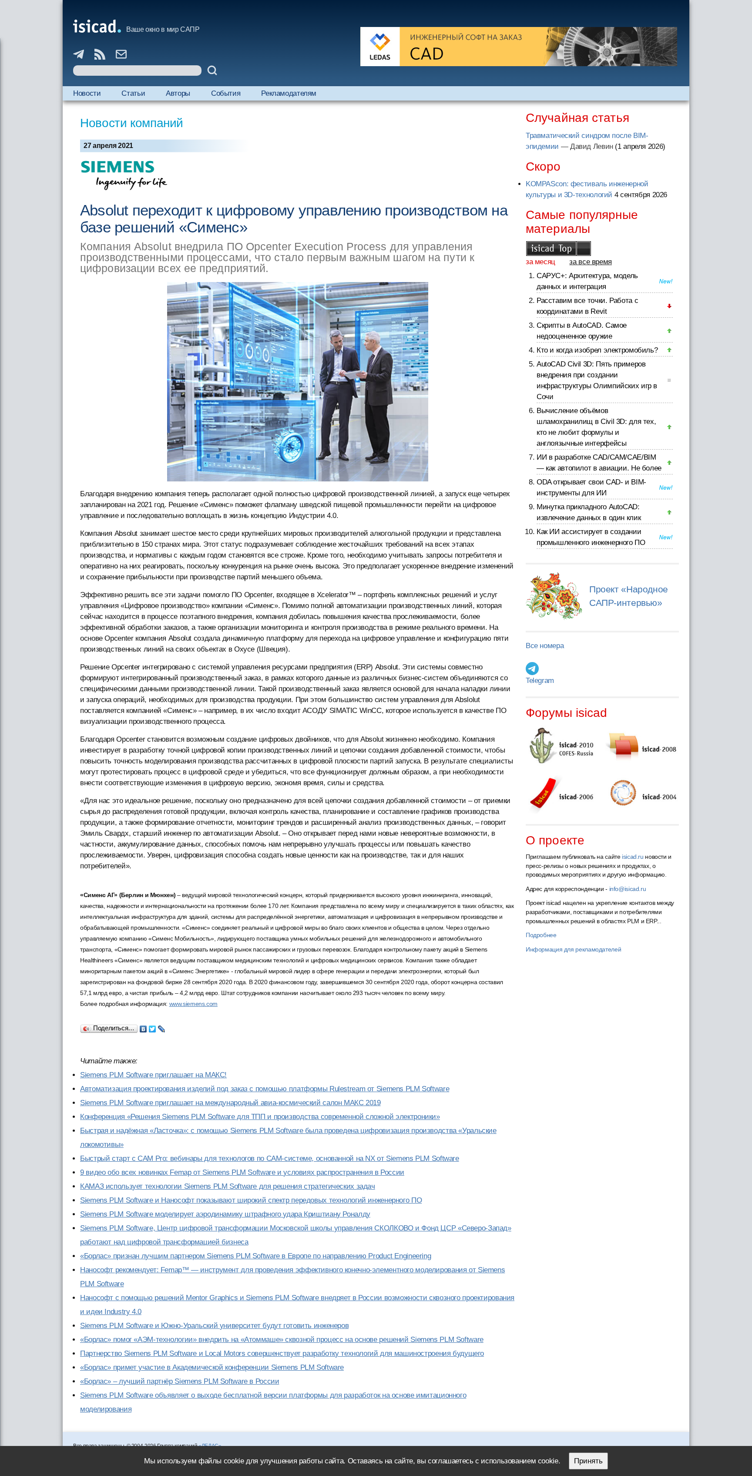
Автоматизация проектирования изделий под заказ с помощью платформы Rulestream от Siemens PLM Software (264, 1089)
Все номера (545, 646)
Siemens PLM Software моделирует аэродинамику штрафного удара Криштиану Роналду (225, 1214)
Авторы (178, 93)
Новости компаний (131, 123)
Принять (588, 1461)
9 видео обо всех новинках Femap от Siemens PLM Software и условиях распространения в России (242, 1172)
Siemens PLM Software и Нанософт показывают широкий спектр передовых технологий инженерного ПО (251, 1200)
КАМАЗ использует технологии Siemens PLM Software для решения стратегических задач (227, 1186)
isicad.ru (633, 856)
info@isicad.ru (627, 888)
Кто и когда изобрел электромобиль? (597, 350)
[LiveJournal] (161, 1026)
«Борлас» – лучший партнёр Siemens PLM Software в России (179, 1381)
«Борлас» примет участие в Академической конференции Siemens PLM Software (212, 1367)
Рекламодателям (288, 93)
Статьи (133, 93)
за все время (590, 262)
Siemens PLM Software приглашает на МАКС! (153, 1075)
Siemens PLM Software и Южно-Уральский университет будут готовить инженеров (214, 1325)
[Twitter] (152, 1026)
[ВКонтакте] (143, 1026)
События (225, 93)
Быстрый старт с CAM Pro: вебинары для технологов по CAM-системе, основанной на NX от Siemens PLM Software (269, 1158)
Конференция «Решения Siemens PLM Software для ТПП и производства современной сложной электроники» (260, 1117)
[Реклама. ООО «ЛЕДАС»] (518, 46)
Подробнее (541, 934)
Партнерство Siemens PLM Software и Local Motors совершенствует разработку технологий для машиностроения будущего (282, 1353)
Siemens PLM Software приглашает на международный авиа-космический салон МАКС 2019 (230, 1103)
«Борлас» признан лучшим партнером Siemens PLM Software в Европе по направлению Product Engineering (255, 1256)
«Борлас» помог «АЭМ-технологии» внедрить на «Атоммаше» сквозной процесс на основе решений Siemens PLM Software (281, 1339)
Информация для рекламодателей (573, 949)
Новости (87, 93)
